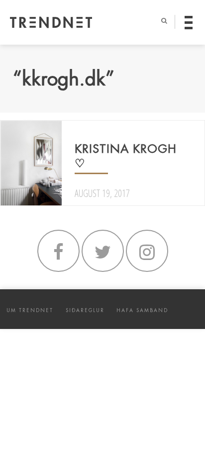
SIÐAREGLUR (85, 310)
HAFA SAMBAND (142, 310)
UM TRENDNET (29, 310)
